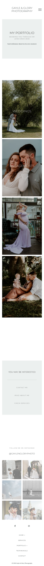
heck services (23, 403)
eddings (23, 111)
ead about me (22, 395)
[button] (40, 10)
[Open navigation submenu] (26, 545)
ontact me (23, 387)
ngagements (23, 166)
